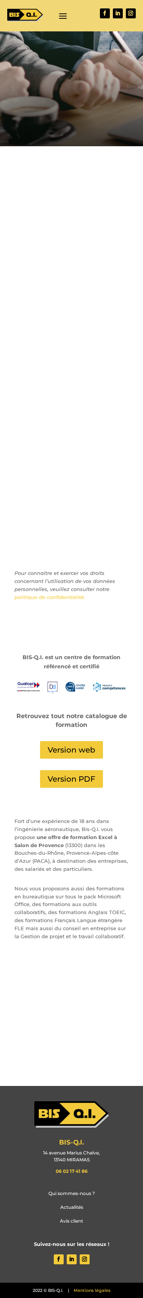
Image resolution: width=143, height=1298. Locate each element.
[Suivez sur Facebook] (98, 622)
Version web (71, 749)
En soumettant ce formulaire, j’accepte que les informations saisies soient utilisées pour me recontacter (65, 524)
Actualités (71, 1207)
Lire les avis (71, 999)
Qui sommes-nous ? (71, 1193)
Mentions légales (92, 1290)
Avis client (71, 1221)
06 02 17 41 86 (72, 1171)
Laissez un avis (71, 1049)
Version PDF (71, 779)
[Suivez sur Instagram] (131, 13)
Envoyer (105, 548)
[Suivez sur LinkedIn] (118, 13)
